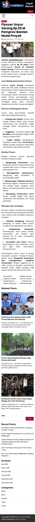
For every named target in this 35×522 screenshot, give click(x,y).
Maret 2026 (5, 468)
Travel (3, 506)
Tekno (3, 502)
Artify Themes (20, 519)
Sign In (30, 11)
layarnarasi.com (8, 39)
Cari (3, 416)
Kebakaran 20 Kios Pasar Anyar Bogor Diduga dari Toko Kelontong (16, 400)
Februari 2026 (6, 472)
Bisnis (3, 495)
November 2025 (7, 483)
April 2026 (4, 464)
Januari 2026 (5, 475)
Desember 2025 (7, 479)
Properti (4, 498)
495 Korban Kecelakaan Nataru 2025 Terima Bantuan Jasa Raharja (16, 318)
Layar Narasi (29, 4)
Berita (4, 21)
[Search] (32, 15)
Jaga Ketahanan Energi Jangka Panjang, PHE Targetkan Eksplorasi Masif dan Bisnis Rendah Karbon (17, 442)
